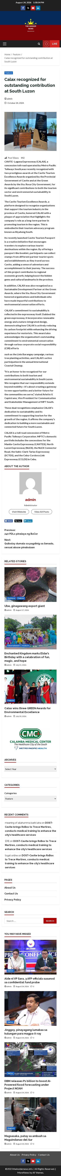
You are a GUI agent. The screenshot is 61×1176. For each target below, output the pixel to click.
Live (54, 43)
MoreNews (23, 1172)
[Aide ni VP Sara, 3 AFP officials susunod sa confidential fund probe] (30, 957)
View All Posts (41, 511)
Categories (10, 793)
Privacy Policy (12, 899)
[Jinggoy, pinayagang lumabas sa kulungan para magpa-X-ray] (30, 1008)
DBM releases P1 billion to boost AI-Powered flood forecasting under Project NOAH (27, 1084)
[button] (4, 44)
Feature (8, 73)
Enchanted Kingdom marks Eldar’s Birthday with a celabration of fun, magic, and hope (27, 657)
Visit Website (19, 511)
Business (11, 598)
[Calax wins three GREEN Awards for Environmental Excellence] (30, 687)
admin (9, 98)
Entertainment (14, 645)
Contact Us (11, 893)
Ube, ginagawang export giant (24, 606)
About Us (10, 887)
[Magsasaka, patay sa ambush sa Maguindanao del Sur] (30, 1114)
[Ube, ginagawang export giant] (30, 584)
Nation (10, 971)
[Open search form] (39, 44)
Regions (11, 1128)
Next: (29, 543)
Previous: (21, 532)
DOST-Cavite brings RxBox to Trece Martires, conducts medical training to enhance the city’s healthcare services (30, 845)
